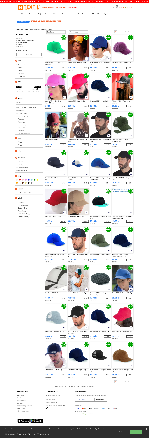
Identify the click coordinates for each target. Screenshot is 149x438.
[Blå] (29, 180)
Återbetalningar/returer (24, 406)
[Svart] (29, 183)
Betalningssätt (21, 400)
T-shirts (31, 14)
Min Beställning (61, 7)
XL (25, 193)
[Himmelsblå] (32, 180)
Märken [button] (21, 98)
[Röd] (20, 180)
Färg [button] (19, 176)
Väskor (55, 14)
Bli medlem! (100, 399)
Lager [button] (20, 138)
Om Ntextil (20, 395)
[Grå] (32, 183)
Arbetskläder (96, 14)
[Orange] (17, 183)
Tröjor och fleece (43, 14)
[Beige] (17, 180)
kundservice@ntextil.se (53, 395)
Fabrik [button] (20, 198)
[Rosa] (23, 180)
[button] (114, 7)
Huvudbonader (82, 14)
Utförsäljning (73, 7)
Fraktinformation (48, 7)
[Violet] (26, 180)
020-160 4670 (50, 400)
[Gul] (37, 180)
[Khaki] (26, 183)
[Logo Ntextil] (29, 8)
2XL (30, 193)
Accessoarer (116, 14)
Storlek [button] (20, 189)
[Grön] (34, 180)
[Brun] (23, 183)
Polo (63, 14)
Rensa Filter (29, 54)
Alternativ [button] (21, 157)
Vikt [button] (19, 151)
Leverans (20, 403)
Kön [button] (19, 61)
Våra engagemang (23, 411)
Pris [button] (19, 82)
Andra (126, 14)
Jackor (72, 14)
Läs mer (7, 431)
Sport (106, 14)
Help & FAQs (21, 408)
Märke (23, 14)
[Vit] (20, 183)
